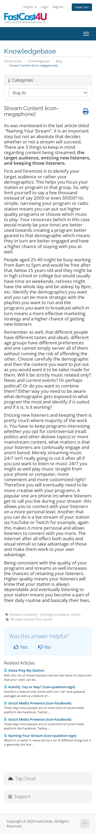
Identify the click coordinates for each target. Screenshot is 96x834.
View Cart (82, 7)
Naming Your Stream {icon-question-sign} (42, 735)
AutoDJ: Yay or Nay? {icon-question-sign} (41, 686)
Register (58, 7)
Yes (23, 647)
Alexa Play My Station (25, 670)
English (28, 7)
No (47, 647)
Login (45, 7)
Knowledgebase (39, 61)
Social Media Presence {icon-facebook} (39, 703)
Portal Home (13, 61)
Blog (59, 61)
